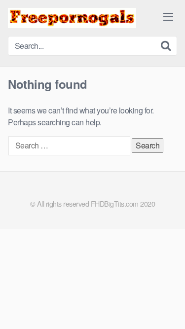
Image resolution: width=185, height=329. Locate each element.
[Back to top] (168, 307)
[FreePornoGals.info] (72, 18)
